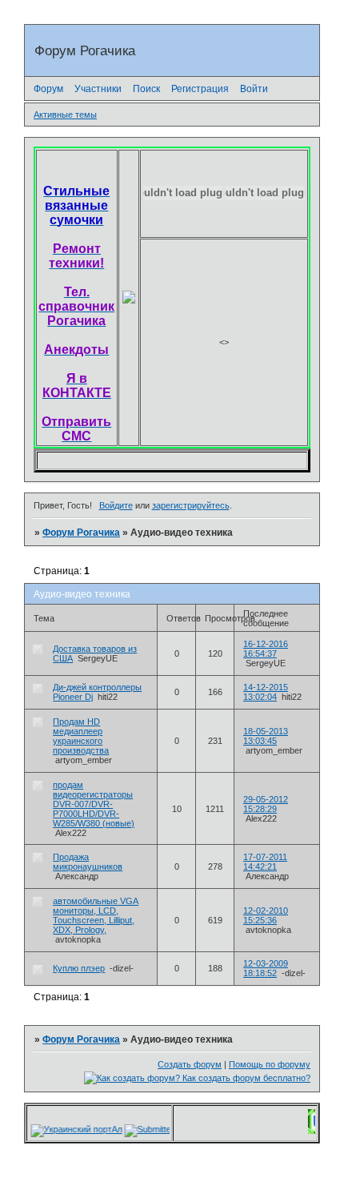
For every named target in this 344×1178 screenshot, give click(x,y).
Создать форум (190, 1064)
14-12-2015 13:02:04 (265, 692)
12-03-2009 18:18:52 (265, 968)
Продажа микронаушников (87, 861)
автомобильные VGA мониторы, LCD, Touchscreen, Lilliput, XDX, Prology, (95, 915)
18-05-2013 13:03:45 (265, 736)
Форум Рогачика (81, 532)
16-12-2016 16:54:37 (265, 648)
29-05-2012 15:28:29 (265, 804)
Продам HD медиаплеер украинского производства (81, 736)
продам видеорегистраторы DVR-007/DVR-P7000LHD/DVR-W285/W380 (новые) (93, 804)
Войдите (116, 505)
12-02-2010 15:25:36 (265, 915)
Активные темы (65, 114)
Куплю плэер (79, 968)
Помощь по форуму (269, 1064)
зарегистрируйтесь (191, 505)
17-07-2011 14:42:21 (265, 861)
